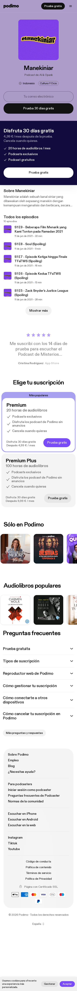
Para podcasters (20, 784)
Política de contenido (39, 867)
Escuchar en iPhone (22, 814)
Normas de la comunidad (26, 801)
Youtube (14, 849)
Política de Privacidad (38, 879)
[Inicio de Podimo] (11, 6)
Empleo (13, 760)
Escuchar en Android (23, 819)
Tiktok (12, 843)
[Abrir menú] (70, 6)
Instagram (15, 838)
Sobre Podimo (18, 755)
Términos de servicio (38, 873)
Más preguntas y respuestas (24, 733)
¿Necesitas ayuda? (21, 772)
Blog (11, 766)
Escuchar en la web (22, 825)
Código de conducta (38, 861)
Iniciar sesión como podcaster (29, 790)
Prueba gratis (53, 6)
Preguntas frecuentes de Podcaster (34, 796)
